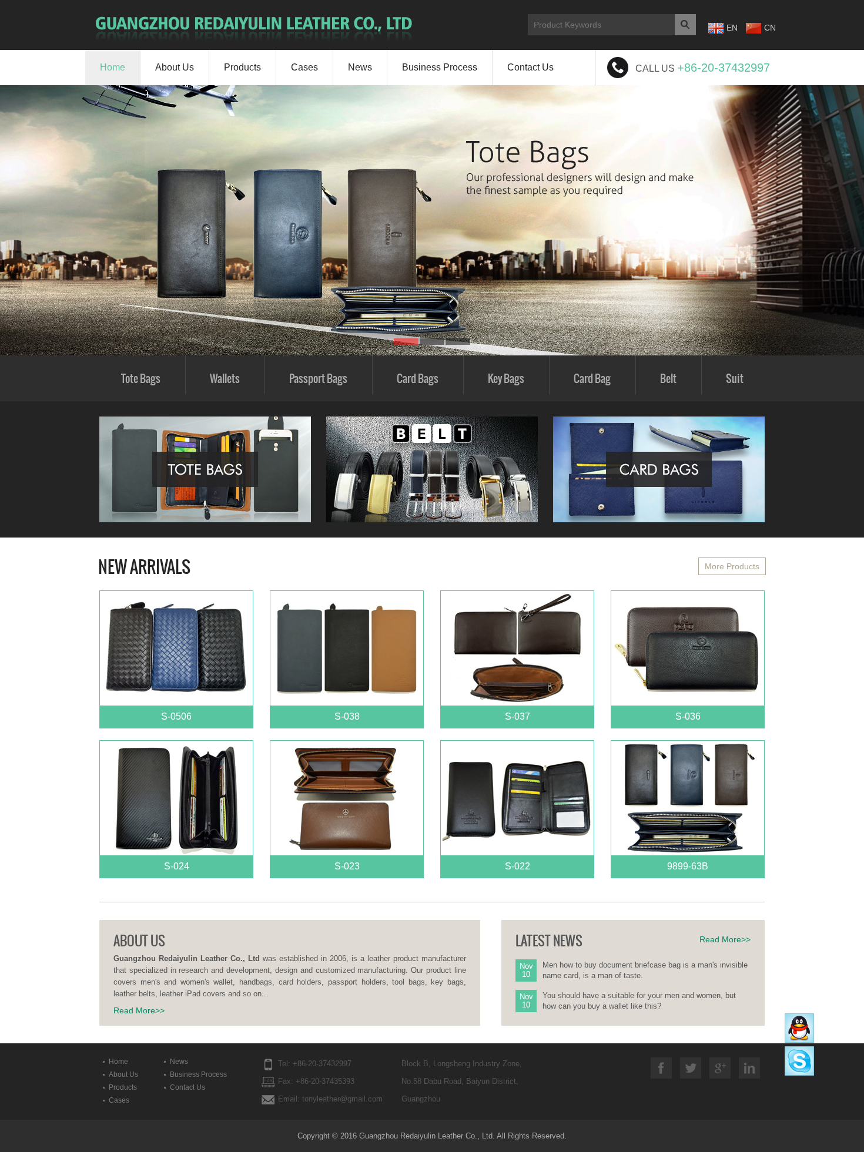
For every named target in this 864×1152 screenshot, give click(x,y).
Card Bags (417, 378)
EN (732, 27)
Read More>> (139, 1010)
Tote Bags (140, 378)
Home (112, 67)
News (360, 67)
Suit (735, 378)
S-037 (517, 716)
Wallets (225, 378)
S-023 (347, 866)
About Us (174, 67)
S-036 (688, 716)
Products (242, 67)
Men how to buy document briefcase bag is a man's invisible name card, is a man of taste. (645, 970)
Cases (304, 67)
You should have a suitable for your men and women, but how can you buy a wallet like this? (639, 1000)
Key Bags (506, 378)
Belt (668, 378)
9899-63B (687, 866)
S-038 (347, 716)
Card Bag (592, 378)
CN (770, 27)
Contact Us (530, 67)
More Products (732, 566)
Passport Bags (318, 378)
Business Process (439, 67)
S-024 (176, 866)
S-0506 (176, 716)
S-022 (517, 866)
